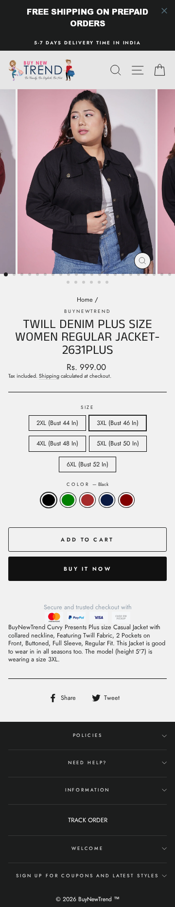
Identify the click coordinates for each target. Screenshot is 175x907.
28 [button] (107, 283)
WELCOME (87, 848)
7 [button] (54, 275)
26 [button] (92, 283)
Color (87, 484)
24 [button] (76, 283)
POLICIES (88, 735)
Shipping (49, 376)
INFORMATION (87, 790)
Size (87, 407)
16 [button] (124, 275)
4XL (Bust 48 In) (57, 443)
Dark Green (68, 500)
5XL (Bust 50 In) (118, 443)
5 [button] (38, 275)
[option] (87, 43)
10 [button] (77, 275)
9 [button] (69, 275)
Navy (107, 500)
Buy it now (87, 569)
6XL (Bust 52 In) (87, 464)
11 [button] (85, 275)
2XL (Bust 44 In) (57, 422)
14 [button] (108, 275)
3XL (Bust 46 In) (118, 422)
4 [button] (30, 275)
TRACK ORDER (87, 820)
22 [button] (170, 275)
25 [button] (84, 283)
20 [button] (155, 275)
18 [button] (139, 275)
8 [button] (61, 275)
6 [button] (46, 275)
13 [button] (100, 275)
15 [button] (116, 275)
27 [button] (100, 283)
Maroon (126, 500)
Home (85, 299)
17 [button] (131, 275)
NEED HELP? (87, 762)
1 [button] (6, 274)
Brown (87, 500)
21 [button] (162, 275)
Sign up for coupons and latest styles (87, 875)
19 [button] (147, 275)
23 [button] (69, 283)
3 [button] (22, 275)
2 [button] (15, 275)
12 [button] (92, 275)
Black (48, 500)
